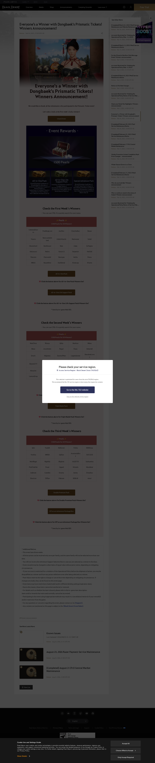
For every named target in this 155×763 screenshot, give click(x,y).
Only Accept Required (126, 757)
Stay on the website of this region (77, 396)
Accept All (125, 743)
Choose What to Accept (124, 750)
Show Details (22, 756)
